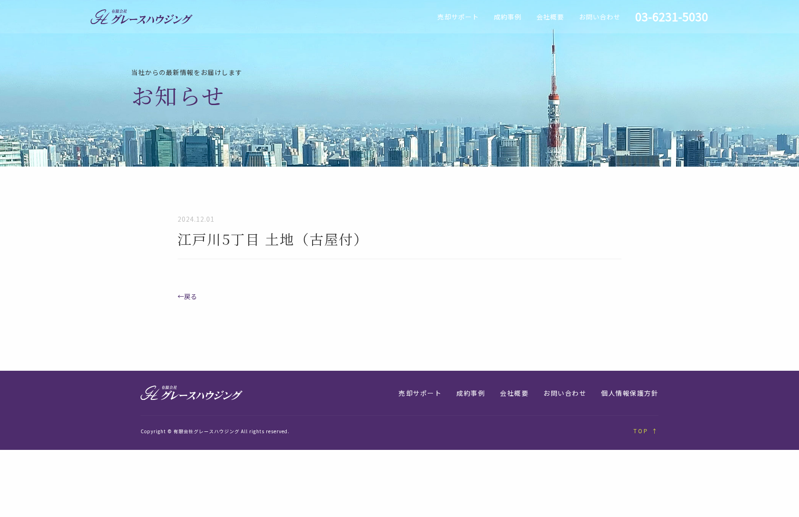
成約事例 (508, 16)
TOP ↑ (645, 431)
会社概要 (550, 16)
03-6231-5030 (671, 16)
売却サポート (458, 16)
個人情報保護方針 (629, 393)
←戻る (187, 296)
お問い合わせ (600, 16)
